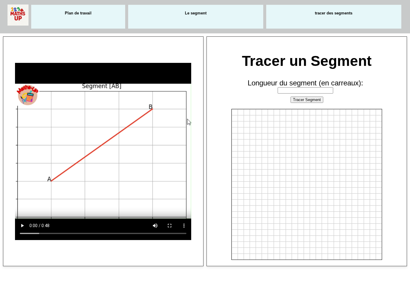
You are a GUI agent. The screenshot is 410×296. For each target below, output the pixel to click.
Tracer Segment (307, 99)
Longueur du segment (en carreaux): (305, 83)
